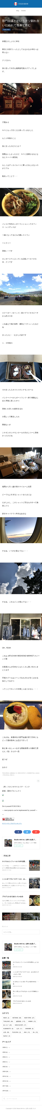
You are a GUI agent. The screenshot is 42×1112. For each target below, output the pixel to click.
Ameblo (23, 10)
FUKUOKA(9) (6, 775)
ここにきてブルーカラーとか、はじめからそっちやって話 (21, 879)
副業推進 (20, 1021)
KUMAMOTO (8, 1028)
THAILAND (6, 29)
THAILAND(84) (5, 773)
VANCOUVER (20, 1025)
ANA (27, 1032)
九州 (19, 1028)
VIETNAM (16, 1018)
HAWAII (32, 1021)
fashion (6, 1036)
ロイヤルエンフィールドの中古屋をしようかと (18, 861)
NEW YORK (29, 1018)
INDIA (6, 1018)
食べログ (7, 1025)
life (35, 1032)
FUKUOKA (16, 1032)
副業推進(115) (13, 773)
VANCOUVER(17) (22, 773)
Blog (17, 10)
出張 (6, 1032)
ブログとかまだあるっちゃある (12, 896)
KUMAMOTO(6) (31, 773)
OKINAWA (29, 1028)
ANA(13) (12, 775)
